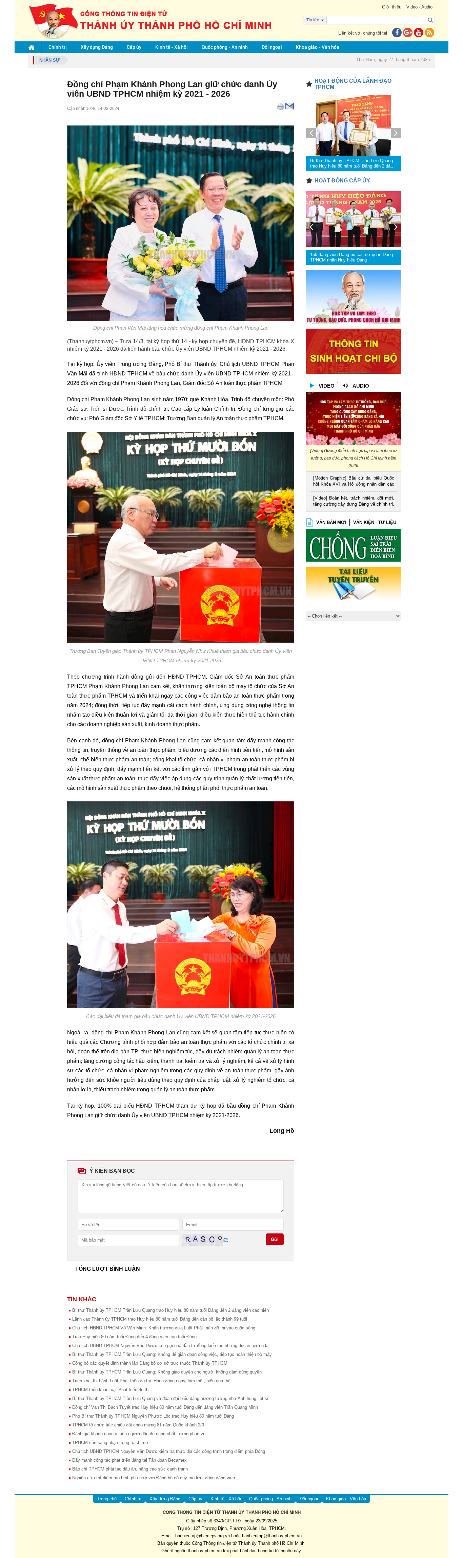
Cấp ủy (134, 47)
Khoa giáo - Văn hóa (317, 47)
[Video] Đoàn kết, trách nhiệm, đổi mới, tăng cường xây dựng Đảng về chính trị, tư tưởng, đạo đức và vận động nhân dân (353, 501)
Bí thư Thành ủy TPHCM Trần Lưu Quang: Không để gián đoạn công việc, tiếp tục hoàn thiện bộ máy (172, 1354)
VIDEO (327, 386)
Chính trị (57, 47)
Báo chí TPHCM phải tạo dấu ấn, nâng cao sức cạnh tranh (130, 1469)
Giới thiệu (391, 6)
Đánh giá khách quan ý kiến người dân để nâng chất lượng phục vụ (138, 1433)
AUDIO (361, 386)
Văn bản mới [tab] (331, 522)
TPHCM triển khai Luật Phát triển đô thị (110, 1389)
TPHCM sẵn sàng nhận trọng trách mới (110, 1442)
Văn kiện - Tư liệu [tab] (374, 522)
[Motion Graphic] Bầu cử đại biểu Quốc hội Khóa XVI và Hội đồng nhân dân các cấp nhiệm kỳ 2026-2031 (353, 481)
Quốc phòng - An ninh (225, 47)
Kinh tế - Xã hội (171, 47)
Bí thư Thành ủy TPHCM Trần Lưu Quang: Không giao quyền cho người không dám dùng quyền (167, 1372)
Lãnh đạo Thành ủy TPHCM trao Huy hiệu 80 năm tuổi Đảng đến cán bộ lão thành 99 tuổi (159, 1319)
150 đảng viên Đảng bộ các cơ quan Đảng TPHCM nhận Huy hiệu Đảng (351, 257)
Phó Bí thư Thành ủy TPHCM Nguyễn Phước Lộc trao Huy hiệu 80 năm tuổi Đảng (153, 1416)
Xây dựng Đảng (97, 47)
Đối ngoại (272, 47)
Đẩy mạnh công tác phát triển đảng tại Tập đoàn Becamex (129, 1460)
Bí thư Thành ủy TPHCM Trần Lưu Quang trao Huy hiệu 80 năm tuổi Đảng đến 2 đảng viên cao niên (170, 1310)
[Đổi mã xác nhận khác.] (225, 1239)
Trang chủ (107, 1498)
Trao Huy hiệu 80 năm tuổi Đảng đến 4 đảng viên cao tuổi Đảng (134, 1336)
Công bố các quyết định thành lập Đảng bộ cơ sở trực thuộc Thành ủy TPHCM (149, 1363)
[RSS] (429, 33)
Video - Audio (419, 6)
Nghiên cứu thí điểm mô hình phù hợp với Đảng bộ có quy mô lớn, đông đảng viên (153, 1477)
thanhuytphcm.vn (205, 1550)
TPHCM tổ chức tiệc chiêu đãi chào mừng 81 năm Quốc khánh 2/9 (138, 1424)
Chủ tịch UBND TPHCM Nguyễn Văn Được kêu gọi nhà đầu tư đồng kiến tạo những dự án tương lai (170, 1345)
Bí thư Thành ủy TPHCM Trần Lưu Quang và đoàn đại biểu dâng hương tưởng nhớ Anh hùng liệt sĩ (170, 1398)
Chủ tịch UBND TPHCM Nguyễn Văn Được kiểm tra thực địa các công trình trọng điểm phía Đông (168, 1451)
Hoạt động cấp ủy (342, 180)
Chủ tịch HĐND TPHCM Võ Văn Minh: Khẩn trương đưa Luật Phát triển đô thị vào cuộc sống (163, 1327)
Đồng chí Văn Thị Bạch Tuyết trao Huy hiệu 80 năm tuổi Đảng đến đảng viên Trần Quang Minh (165, 1407)
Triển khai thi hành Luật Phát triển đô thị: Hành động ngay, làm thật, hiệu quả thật (152, 1380)
